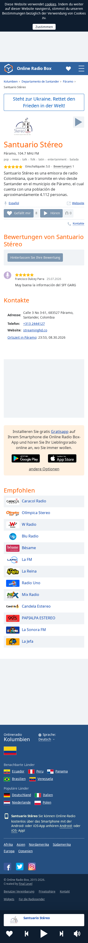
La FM (27, 559)
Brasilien (19, 778)
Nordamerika (39, 844)
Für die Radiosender (32, 899)
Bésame (29, 548)
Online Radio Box (34, 68)
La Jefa (27, 641)
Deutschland (21, 795)
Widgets (9, 899)
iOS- (14, 830)
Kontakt (65, 891)
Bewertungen (62, 166)
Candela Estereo (36, 606)
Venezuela (45, 778)
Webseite (78, 203)
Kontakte (78, 223)
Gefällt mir (22, 213)
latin (41, 159)
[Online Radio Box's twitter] (19, 866)
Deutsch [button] (44, 739)
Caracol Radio (34, 501)
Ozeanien (25, 851)
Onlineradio (17, 737)
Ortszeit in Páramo (22, 337)
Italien (48, 795)
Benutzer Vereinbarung (19, 891)
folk (33, 159)
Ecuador (18, 771)
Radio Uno (31, 583)
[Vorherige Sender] (26, 933)
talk (24, 159)
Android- (66, 825)
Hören (55, 213)
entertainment (57, 159)
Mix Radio (30, 594)
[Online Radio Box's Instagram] (32, 866)
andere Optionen (44, 469)
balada (74, 159)
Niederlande (21, 802)
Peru (39, 771)
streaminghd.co (35, 330)
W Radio (29, 524)
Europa (9, 851)
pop (6, 159)
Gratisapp (60, 431)
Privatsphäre (47, 891)
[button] (44, 933)
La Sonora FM (34, 629)
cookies (50, 4)
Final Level (25, 884)
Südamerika (62, 844)
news (15, 159)
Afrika (8, 844)
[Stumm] (78, 933)
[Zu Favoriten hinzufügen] (9, 933)
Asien (21, 844)
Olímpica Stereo (36, 512)
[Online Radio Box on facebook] (7, 866)
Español (14, 203)
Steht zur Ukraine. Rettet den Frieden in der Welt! (44, 102)
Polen (47, 802)
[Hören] (78, 122)
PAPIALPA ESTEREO (38, 618)
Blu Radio (30, 536)
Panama (61, 771)
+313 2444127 (34, 323)
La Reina (29, 571)
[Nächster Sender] (61, 933)
